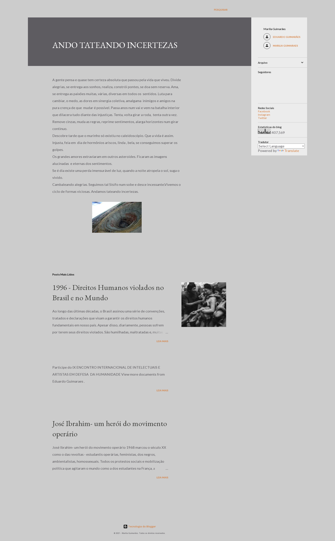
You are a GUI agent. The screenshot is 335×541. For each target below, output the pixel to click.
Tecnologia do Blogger (142, 526)
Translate (291, 150)
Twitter (262, 118)
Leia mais (162, 341)
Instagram (264, 114)
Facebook (264, 111)
